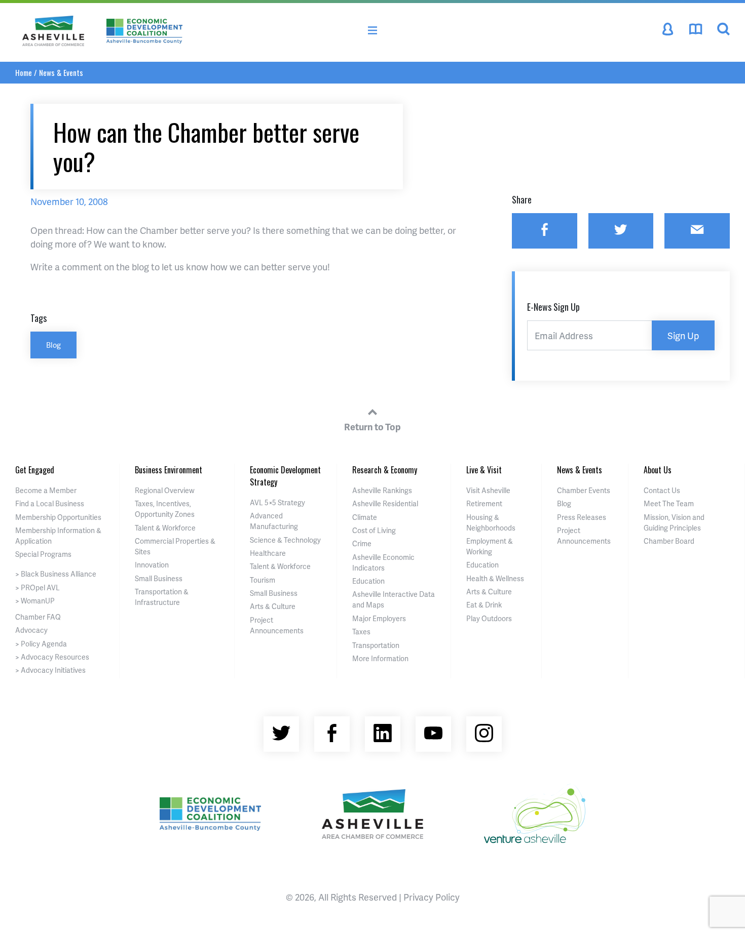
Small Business (158, 578)
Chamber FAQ (38, 617)
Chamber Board (669, 541)
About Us (658, 470)
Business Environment (168, 470)
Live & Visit (484, 470)
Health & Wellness (495, 578)
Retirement (484, 503)
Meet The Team (669, 503)
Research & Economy (384, 470)
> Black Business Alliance (55, 574)
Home (23, 72)
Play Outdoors (489, 618)
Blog (53, 345)
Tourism (262, 580)
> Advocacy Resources (52, 657)
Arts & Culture (272, 606)
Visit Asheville (488, 490)
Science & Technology (285, 540)
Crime (361, 543)
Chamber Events (583, 490)
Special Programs (43, 554)
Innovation (152, 565)
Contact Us (662, 490)
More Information (380, 658)
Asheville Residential (385, 503)
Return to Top (372, 426)
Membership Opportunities (58, 517)
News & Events (61, 72)
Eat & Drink (484, 605)
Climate (364, 517)
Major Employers (379, 618)
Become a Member (46, 490)
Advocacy (31, 630)
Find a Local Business (49, 503)
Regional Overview (165, 490)
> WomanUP (35, 600)
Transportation (375, 645)
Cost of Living (374, 530)
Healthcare (268, 553)
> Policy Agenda (41, 643)
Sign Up (683, 335)
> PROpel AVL (37, 587)
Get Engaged (34, 470)
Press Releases (581, 517)
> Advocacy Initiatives (50, 670)
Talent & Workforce (165, 528)
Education (368, 581)
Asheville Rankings (382, 490)
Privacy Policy (431, 896)
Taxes (361, 631)
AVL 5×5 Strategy (277, 502)
